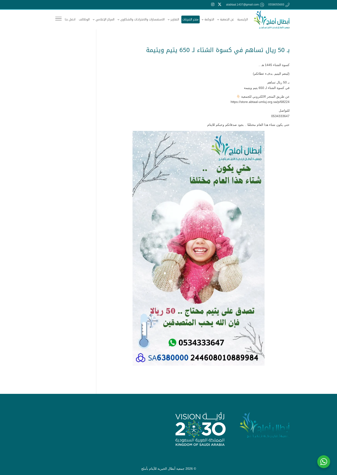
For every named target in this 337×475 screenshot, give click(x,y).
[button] (326, 445)
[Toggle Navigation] (58, 19)
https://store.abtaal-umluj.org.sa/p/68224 (260, 102)
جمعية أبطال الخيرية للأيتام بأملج (163, 468)
